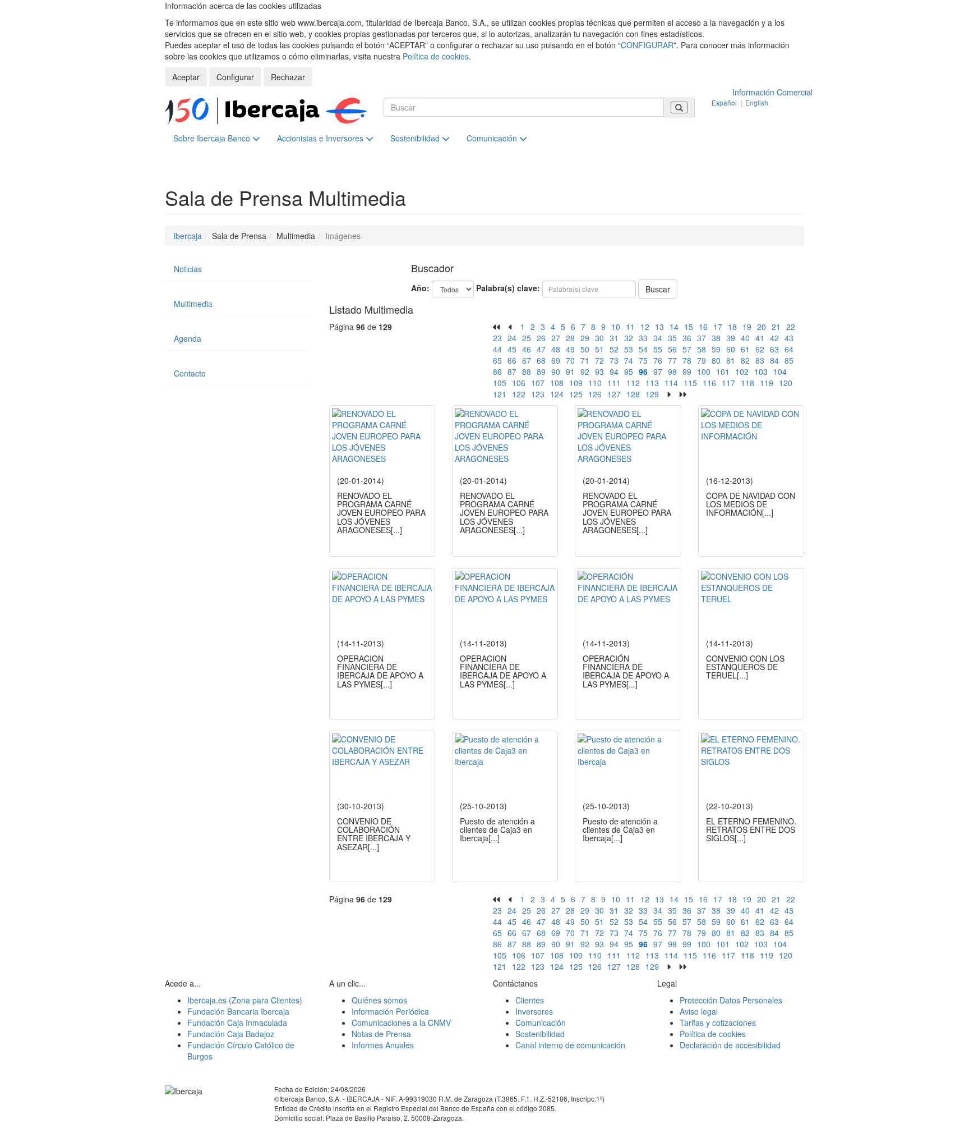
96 (643, 371)
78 (686, 360)
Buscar (657, 289)
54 (643, 349)
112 (633, 382)
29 (584, 337)
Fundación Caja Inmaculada (237, 1022)
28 (570, 337)
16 (703, 326)
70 (570, 360)
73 (614, 360)
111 (614, 382)
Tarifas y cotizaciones (718, 1022)
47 (541, 349)
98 (672, 371)
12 (644, 326)
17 (717, 326)
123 (538, 394)
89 (541, 371)
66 (511, 360)
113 (652, 382)
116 (709, 382)
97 (657, 371)
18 (732, 326)
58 (701, 349)
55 (657, 349)
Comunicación (493, 138)
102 (742, 371)
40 (745, 337)
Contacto (190, 373)
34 (657, 337)
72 (599, 360)
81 (730, 360)
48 (555, 349)
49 (570, 349)
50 (584, 349)
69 (555, 360)
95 (628, 371)
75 (643, 360)
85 (789, 360)
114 (671, 382)
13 (659, 326)
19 (746, 326)
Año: (420, 288)
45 (511, 349)
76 (657, 360)
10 (615, 326)
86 (497, 371)
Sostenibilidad (416, 138)
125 (576, 394)
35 (672, 337)
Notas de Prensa (381, 1033)
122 (518, 394)
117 (728, 382)
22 (790, 326)
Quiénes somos (379, 1000)
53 (628, 349)
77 (672, 360)
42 (774, 337)
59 (716, 349)
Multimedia (193, 303)
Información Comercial (772, 92)
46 (526, 349)
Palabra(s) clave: (508, 288)
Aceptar (186, 76)
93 (599, 371)
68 (541, 360)
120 (785, 382)
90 (555, 371)
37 (701, 337)
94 (614, 371)
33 (643, 337)
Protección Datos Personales (731, 1000)
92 (584, 371)
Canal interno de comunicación (570, 1045)
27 (555, 337)
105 (499, 382)
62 (759, 349)
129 (652, 394)
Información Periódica (390, 1011)
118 (747, 382)
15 (688, 326)
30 (599, 337)
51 (599, 349)
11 (630, 326)
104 (780, 371)
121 (499, 394)
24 (511, 337)
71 (584, 360)
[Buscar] (679, 107)
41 (759, 337)
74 (628, 360)
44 (497, 349)
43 (789, 337)
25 (526, 337)
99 (686, 371)
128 (633, 394)
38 (716, 337)
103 (761, 371)
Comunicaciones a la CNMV (401, 1022)
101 (723, 371)
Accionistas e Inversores (321, 138)
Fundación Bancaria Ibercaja (238, 1011)
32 (628, 337)
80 (716, 360)
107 (538, 382)
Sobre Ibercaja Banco (212, 138)
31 (614, 337)
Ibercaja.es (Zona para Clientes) (244, 1000)
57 (686, 349)
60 (730, 349)
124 (557, 394)
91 (570, 371)
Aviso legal (699, 1011)
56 (672, 349)
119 (766, 382)
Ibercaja (187, 235)
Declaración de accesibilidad (730, 1045)
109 (576, 382)
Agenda (187, 338)
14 (674, 326)
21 (776, 326)
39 (730, 337)
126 (595, 394)
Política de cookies (436, 56)
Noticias (188, 268)
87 (511, 371)
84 (774, 360)
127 (614, 394)
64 (789, 349)
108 (557, 382)
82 (745, 360)
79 (701, 360)
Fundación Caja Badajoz (230, 1033)
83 (759, 360)
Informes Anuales (383, 1045)
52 (614, 349)
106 (518, 382)
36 (686, 337)
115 (690, 382)
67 (526, 360)
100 (703, 371)
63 (774, 349)
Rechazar (288, 76)
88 (526, 371)
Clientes (529, 1000)
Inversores (534, 1011)
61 (745, 349)
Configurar (235, 76)
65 (497, 360)
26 (541, 337)
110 (595, 382)
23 (497, 337)
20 (761, 326)
